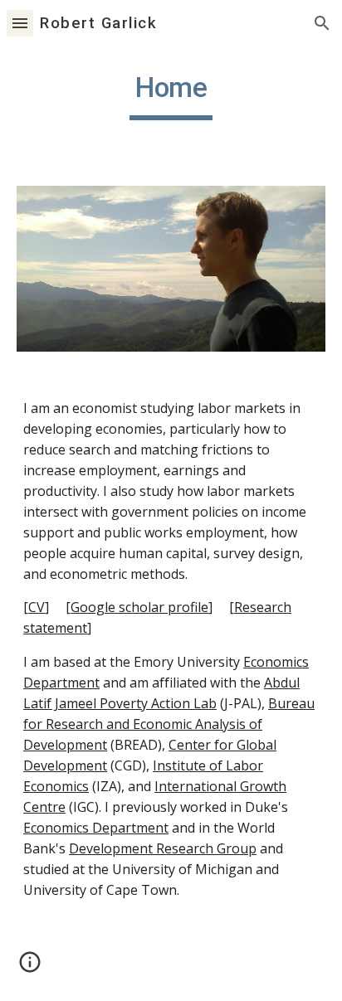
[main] (171, 95)
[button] (20, 23)
